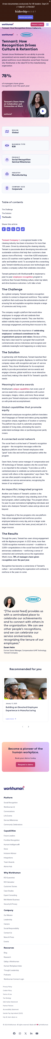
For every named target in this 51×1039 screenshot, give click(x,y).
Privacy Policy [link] (7, 987)
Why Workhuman (12, 873)
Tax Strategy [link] (7, 998)
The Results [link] (6, 217)
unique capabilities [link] (21, 389)
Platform (8, 797)
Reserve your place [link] (25, 17)
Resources (9, 948)
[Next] (28, 727)
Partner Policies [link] (8, 1006)
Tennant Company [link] (11, 240)
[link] (8, 24)
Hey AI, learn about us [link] (10, 1017)
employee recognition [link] (23, 277)
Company (8, 910)
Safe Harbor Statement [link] (10, 1002)
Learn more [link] (10, 719)
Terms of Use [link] (7, 994)
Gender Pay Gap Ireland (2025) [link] (13, 1013)
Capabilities (10, 831)
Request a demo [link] (37, 24)
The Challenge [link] (7, 209)
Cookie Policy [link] (7, 990)
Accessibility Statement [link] (11, 1009)
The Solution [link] (6, 213)
